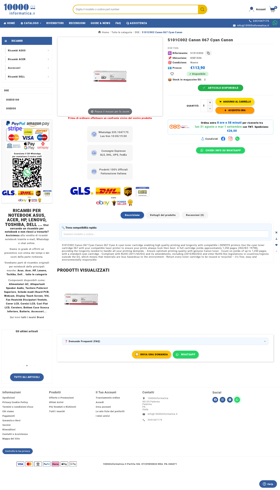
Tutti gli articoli (27, 377)
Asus (21, 270)
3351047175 (155, 420)
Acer (28, 270)
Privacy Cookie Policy (15, 402)
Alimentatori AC (19, 284)
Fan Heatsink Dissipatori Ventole (26, 299)
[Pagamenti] (47, 464)
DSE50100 (12, 99)
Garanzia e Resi (11, 420)
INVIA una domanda (151, 354)
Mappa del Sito (11, 438)
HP (34, 270)
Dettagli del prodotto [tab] (163, 215)
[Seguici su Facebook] (215, 400)
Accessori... (39, 311)
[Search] (202, 9)
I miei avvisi (103, 416)
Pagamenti (8, 416)
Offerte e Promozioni (61, 397)
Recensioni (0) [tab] (195, 215)
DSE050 (11, 108)
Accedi (100, 402)
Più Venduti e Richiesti (62, 407)
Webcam (9, 295)
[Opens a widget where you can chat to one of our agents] (268, 484)
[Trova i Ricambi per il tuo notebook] (230, 400)
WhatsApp (188, 354)
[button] (27, 365)
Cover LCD (12, 303)
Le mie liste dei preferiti (110, 411)
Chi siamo (8, 411)
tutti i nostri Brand (32, 317)
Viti (46, 295)
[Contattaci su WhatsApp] (275, 22)
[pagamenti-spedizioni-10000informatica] (27, 161)
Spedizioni (8, 397)
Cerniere (16, 307)
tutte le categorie (36, 274)
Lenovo (41, 270)
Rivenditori (9, 429)
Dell (20, 274)
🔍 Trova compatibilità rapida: (79, 227)
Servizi (6, 425)
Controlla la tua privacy (17, 451)
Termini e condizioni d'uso (17, 407)
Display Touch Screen (29, 295)
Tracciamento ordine (108, 397)
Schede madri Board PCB (33, 291)
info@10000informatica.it (163, 414)
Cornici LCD (28, 303)
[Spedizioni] (110, 196)
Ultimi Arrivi (56, 402)
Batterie (25, 311)
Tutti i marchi (57, 411)
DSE (6, 90)
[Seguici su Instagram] (222, 400)
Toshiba (11, 274)
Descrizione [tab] (132, 215)
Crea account (103, 407)
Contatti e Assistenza (15, 434)
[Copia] (208, 53)
